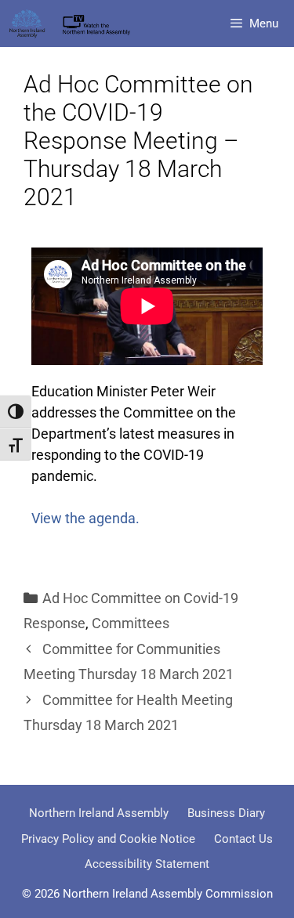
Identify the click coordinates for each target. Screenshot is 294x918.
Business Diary (226, 813)
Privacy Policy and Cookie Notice (108, 839)
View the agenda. (85, 518)
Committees (130, 623)
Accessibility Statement (147, 864)
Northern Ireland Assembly (99, 813)
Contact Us (243, 839)
